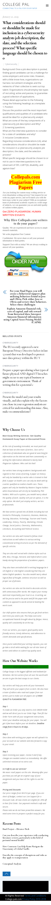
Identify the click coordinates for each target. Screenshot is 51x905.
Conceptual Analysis (12, 864)
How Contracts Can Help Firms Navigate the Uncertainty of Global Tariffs (23, 847)
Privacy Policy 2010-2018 (34, 899)
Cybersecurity (11, 64)
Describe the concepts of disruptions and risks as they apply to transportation (25, 856)
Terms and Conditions (35, 895)
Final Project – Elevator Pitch (16, 829)
